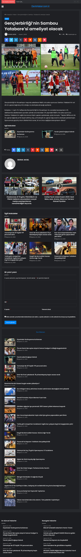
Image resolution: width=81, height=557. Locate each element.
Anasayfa (9, 14)
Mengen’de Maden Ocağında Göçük (30, 477)
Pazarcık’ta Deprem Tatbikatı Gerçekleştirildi (65, 257)
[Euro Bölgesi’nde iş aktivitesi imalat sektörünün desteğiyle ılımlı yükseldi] (10, 391)
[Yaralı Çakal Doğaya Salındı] (47, 134)
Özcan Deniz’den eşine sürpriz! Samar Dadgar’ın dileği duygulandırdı (41, 348)
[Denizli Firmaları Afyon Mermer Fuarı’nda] (10, 400)
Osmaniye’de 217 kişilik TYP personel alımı (14, 234)
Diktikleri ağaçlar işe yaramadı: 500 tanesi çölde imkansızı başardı (41, 406)
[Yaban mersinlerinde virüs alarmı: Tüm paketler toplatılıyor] (10, 502)
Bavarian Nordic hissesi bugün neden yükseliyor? (22, 383)
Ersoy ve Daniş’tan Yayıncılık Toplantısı (31, 491)
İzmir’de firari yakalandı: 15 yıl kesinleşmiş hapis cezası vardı (40, 234)
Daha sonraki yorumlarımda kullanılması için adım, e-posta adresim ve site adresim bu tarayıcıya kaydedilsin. (41, 317)
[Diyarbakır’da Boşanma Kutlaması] (10, 134)
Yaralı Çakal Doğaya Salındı (24, 1)
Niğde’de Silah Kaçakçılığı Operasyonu (31, 459)
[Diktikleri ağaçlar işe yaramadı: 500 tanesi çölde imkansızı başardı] (10, 409)
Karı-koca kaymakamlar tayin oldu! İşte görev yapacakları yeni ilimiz (65, 234)
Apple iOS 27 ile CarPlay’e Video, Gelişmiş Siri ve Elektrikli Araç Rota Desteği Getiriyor (35, 486)
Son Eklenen (40, 332)
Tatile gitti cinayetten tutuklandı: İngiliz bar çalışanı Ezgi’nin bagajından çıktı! (15, 258)
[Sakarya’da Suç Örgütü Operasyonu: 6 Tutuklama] (10, 453)
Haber (15, 14)
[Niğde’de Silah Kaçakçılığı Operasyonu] (10, 462)
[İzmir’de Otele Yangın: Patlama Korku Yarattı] (10, 470)
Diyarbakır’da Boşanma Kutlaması (29, 339)
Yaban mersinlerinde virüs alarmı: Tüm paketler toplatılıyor (38, 500)
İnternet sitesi (46, 309)
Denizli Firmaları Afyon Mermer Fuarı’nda (31, 398)
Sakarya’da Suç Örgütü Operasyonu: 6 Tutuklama (35, 450)
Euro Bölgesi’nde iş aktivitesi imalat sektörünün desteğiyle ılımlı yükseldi (43, 389)
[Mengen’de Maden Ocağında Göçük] (10, 479)
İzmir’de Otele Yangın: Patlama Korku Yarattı (33, 468)
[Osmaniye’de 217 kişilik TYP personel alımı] (16, 224)
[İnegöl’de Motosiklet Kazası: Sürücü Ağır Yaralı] (41, 248)
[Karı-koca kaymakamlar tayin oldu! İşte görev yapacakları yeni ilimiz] (65, 224)
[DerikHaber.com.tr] (40, 6)
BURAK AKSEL (12, 34)
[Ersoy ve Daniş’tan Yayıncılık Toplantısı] (10, 493)
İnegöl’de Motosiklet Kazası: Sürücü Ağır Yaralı (40, 257)
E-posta (7, 309)
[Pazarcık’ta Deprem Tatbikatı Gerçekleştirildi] (65, 248)
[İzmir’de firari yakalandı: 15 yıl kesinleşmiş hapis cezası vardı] (41, 224)
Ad (6, 302)
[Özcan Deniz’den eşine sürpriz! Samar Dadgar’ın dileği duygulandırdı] (10, 351)
